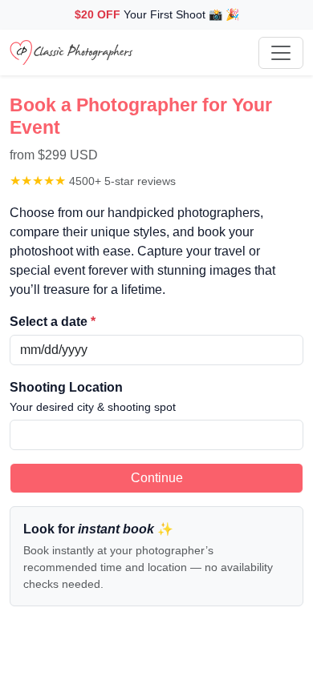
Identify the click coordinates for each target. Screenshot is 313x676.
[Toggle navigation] (280, 53)
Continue (157, 478)
